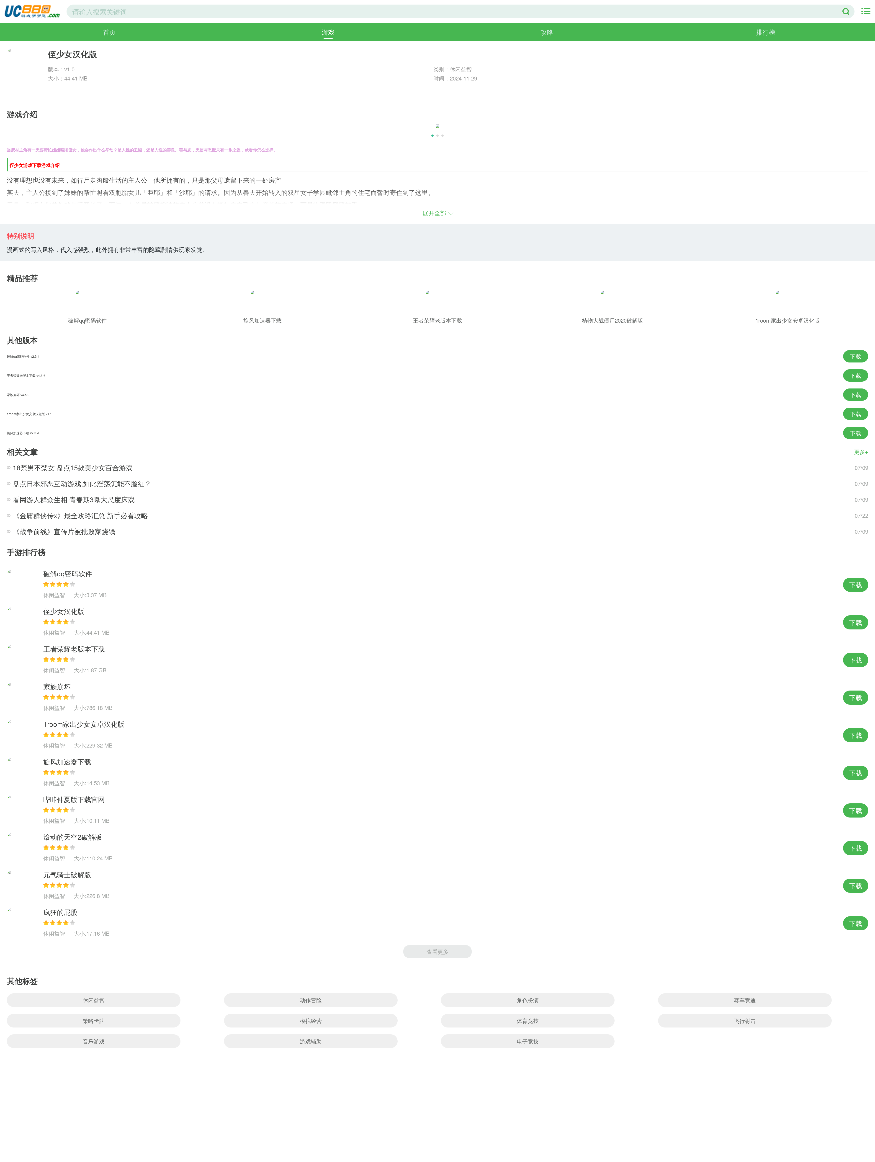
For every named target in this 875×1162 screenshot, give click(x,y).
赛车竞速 (745, 1000)
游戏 (328, 31)
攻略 (546, 31)
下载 (855, 356)
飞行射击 (745, 1021)
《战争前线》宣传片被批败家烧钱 (64, 531)
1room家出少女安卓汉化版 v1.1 (29, 413)
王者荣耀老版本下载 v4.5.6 (26, 375)
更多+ (861, 451)
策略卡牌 (94, 1021)
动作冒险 (311, 1000)
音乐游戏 (94, 1041)
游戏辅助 (311, 1041)
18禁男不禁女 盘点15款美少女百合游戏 (73, 467)
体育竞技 (528, 1021)
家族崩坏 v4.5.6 (18, 394)
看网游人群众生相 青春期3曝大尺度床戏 (74, 499)
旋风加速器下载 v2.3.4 (23, 433)
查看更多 (437, 951)
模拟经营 (311, 1021)
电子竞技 (528, 1041)
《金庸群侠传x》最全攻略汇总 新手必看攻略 (80, 515)
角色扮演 (528, 1000)
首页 (109, 31)
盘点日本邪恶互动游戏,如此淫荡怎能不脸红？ (82, 483)
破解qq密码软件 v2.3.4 (23, 356)
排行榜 (765, 31)
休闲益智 (94, 1000)
